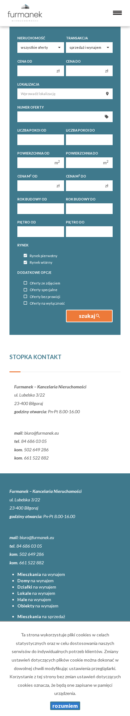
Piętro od (26, 222)
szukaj (87, 316)
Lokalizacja (28, 84)
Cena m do (76, 176)
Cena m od (27, 176)
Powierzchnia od (33, 153)
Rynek (22, 245)
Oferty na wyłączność (47, 303)
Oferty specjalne (43, 290)
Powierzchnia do (82, 153)
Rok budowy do (81, 199)
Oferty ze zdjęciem (45, 283)
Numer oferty (30, 107)
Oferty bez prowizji (45, 297)
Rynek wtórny (41, 263)
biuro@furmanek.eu (41, 433)
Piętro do (75, 222)
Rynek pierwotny (43, 256)
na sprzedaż (41, 616)
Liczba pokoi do (80, 130)
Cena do (73, 61)
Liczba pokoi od (31, 130)
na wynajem (41, 574)
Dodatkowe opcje (34, 272)
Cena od (24, 61)
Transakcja (77, 38)
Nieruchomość (31, 38)
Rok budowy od (32, 199)
